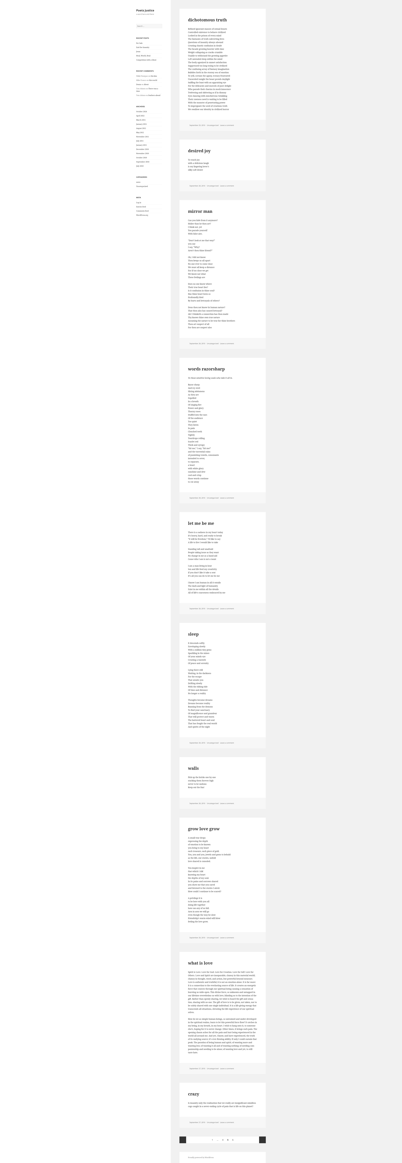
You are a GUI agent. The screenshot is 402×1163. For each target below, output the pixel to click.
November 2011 (142, 137)
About (146, 84)
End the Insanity (142, 47)
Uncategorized (142, 186)
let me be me (201, 523)
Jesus (138, 51)
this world (153, 80)
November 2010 (142, 153)
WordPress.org (142, 215)
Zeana (138, 84)
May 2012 (140, 132)
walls (193, 768)
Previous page (182, 1140)
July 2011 (140, 141)
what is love (200, 963)
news (138, 182)
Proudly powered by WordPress (201, 1157)
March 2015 (141, 120)
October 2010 (141, 157)
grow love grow (204, 828)
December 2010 (142, 149)
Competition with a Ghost (146, 60)
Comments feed (142, 211)
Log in (138, 202)
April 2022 (140, 116)
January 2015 (141, 124)
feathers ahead (154, 95)
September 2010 (142, 162)
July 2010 (140, 166)
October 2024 (141, 111)
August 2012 (141, 128)
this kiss (154, 76)
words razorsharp (206, 369)
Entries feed (141, 207)
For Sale (139, 43)
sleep (193, 634)
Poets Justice (145, 10)
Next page (262, 1140)
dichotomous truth (207, 20)
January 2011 (141, 145)
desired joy (199, 150)
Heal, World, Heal (143, 56)
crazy (193, 1094)
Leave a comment (227, 125)
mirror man (200, 211)
